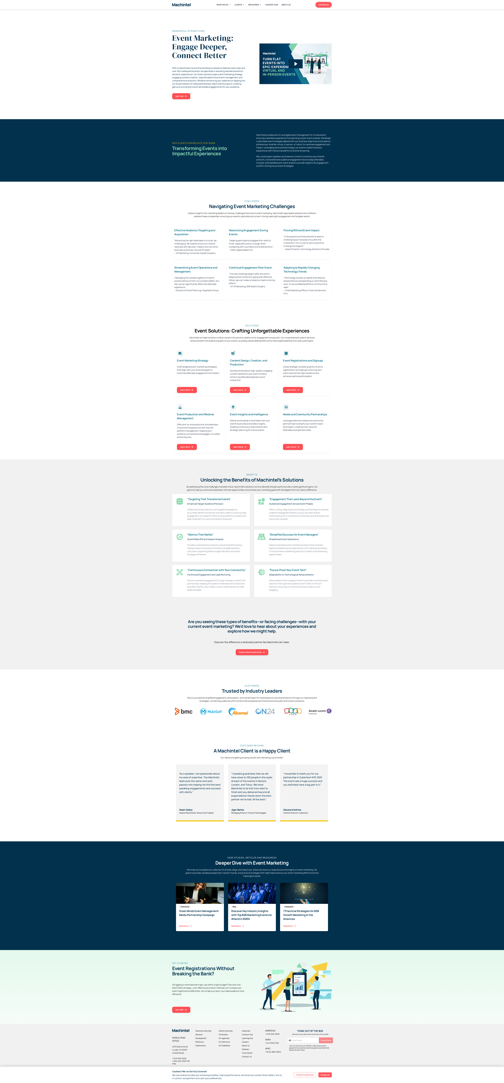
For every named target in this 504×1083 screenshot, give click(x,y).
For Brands (223, 1034)
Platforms (199, 1042)
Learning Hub (247, 1038)
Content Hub (271, 4)
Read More (184, 926)
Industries (253, 4)
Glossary (245, 1049)
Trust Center (247, 1053)
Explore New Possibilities (250, 652)
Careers (245, 1042)
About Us (286, 4)
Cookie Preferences (305, 1075)
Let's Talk (179, 96)
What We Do (222, 4)
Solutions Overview (203, 1031)
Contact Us (324, 4)
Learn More (185, 390)
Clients (238, 4)
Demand (198, 1034)
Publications (200, 1045)
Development (201, 1038)
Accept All (325, 1075)
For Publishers (224, 1045)
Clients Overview (226, 1031)
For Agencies (224, 1038)
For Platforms (224, 1042)
